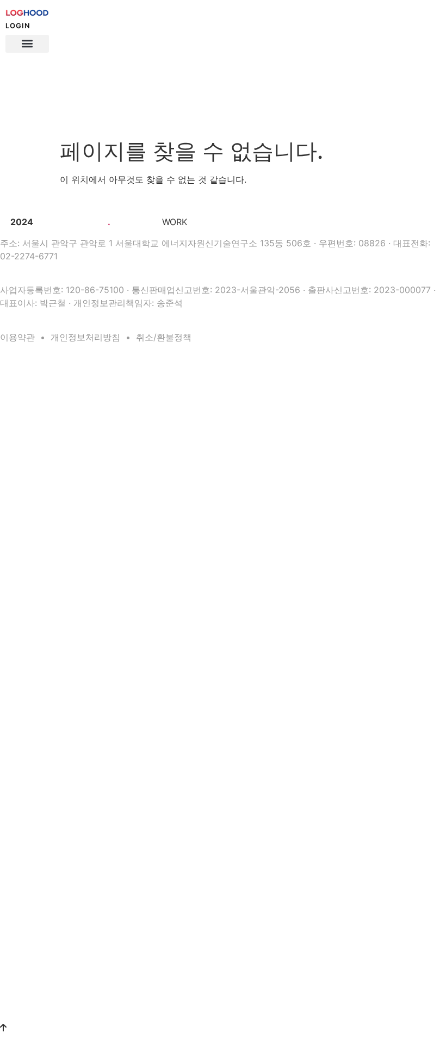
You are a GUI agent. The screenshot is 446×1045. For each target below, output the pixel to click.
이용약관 (17, 337)
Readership (23, 950)
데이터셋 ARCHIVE (25, 715)
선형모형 (19, 541)
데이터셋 (19, 449)
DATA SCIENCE (21, 435)
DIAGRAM (13, 583)
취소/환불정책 (163, 337)
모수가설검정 (25, 461)
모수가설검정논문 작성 (38, 408)
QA (4, 625)
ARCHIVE (14, 700)
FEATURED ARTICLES (30, 753)
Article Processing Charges (45, 963)
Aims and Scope (30, 820)
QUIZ (7, 611)
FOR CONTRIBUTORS (29, 899)
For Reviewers (27, 938)
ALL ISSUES (16, 780)
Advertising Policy (32, 988)
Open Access (25, 845)
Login (17, 25)
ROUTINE (14, 368)
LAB (6, 635)
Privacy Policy (27, 975)
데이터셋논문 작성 (32, 396)
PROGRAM (14, 649)
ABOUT (10, 794)
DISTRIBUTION (20, 597)
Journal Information (34, 808)
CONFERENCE (20, 1003)
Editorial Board (28, 833)
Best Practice (25, 870)
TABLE (9, 556)
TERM (8, 570)
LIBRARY (14, 421)
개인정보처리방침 (85, 337)
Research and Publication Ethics (52, 925)
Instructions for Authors (40, 913)
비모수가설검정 (28, 474)
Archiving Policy (30, 858)
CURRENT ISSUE (23, 766)
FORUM (12, 739)
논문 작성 (13, 381)
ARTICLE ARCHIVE (26, 728)
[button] (27, 44)
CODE (8, 489)
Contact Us (23, 883)
